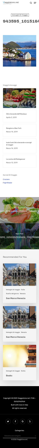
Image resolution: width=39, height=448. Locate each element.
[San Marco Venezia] (19, 283)
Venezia (22, 294)
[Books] (19, 362)
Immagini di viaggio (20, 15)
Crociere (6, 179)
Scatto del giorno (12, 294)
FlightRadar (7, 183)
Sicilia (23, 371)
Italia (23, 290)
